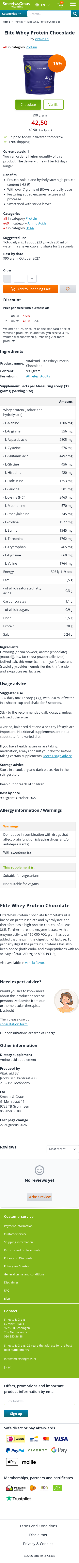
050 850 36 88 (13, 1336)
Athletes (32, 376)
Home (6, 21)
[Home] (16, 5)
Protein (19, 21)
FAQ (7, 1290)
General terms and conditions (24, 1274)
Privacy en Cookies (16, 1266)
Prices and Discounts (18, 1258)
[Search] (75, 13)
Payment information (18, 1226)
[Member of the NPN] (44, 1488)
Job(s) (7, 1367)
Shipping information (18, 1242)
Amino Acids (37, 223)
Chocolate (28, 104)
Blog (7, 1298)
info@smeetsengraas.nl (20, 1359)
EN (43, 5)
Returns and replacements (22, 1250)
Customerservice (15, 1234)
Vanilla (53, 104)
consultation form (14, 1024)
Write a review (40, 1197)
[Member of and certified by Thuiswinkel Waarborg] (16, 1488)
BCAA (30, 228)
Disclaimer (11, 1282)
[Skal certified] (57, 1488)
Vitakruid (42, 39)
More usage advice (57, 756)
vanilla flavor (34, 962)
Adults (45, 376)
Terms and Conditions (38, 1526)
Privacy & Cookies (38, 1543)
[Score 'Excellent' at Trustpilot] (18, 1498)
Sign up (16, 1413)
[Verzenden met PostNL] (33, 1488)
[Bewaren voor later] (68, 289)
